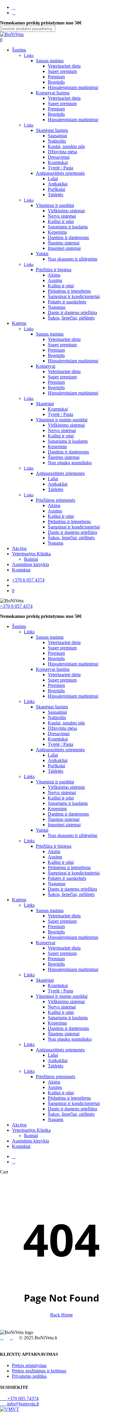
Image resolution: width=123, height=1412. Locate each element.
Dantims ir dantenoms (68, 813)
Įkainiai (31, 1135)
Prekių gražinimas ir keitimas (39, 1370)
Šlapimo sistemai (63, 819)
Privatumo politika (29, 1376)
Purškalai (56, 765)
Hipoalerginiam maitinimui (73, 663)
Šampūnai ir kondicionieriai (74, 872)
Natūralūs (57, 717)
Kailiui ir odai (61, 797)
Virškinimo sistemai (66, 787)
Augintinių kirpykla (30, 1140)
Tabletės (55, 771)
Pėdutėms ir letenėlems (69, 867)
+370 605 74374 (21, 1398)
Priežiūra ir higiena (53, 846)
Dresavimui (59, 733)
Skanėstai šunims (52, 706)
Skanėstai (45, 980)
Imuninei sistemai (64, 824)
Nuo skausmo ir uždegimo (72, 835)
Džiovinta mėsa (62, 728)
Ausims (55, 856)
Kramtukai (58, 738)
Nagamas (56, 883)
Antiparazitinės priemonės (60, 749)
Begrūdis (56, 658)
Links (29, 631)
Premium (56, 653)
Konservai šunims (53, 669)
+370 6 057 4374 (28, 579)
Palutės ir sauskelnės (67, 878)
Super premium (62, 647)
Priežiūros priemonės (55, 1076)
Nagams (55, 1119)
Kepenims (57, 808)
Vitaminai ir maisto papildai (61, 996)
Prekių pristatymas (29, 1365)
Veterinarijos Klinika (31, 1130)
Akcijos (19, 1124)
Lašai (53, 755)
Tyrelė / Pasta (60, 744)
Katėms (19, 899)
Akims (54, 851)
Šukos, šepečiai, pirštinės (71, 894)
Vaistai (42, 830)
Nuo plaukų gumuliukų (70, 1039)
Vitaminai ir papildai (55, 781)
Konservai (45, 942)
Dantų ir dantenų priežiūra (72, 889)
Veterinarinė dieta (64, 642)
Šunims (19, 626)
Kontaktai (21, 1146)
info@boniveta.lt (23, 1403)
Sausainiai (57, 712)
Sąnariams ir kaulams (68, 803)
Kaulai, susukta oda (66, 722)
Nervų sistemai (62, 792)
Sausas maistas (50, 637)
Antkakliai (57, 760)
